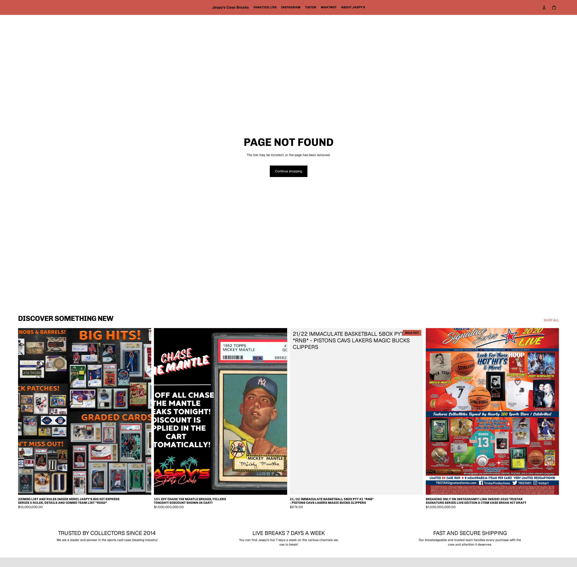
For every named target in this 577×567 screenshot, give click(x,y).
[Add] (144, 488)
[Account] (544, 7)
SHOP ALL (551, 320)
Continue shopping (288, 171)
